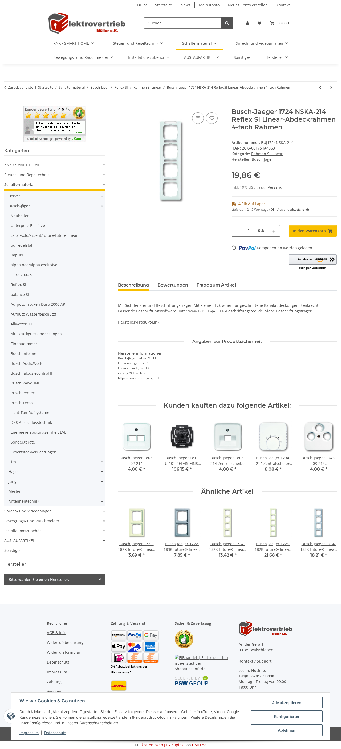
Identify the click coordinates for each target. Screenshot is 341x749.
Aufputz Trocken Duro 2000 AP (38, 304)
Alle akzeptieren (286, 702)
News (185, 4)
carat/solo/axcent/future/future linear (44, 235)
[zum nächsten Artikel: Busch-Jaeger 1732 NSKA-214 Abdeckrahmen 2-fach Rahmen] (331, 87)
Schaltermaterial (19, 184)
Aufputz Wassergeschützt (33, 314)
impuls (17, 255)
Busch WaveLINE (25, 383)
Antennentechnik (24, 501)
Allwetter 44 (21, 323)
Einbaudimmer (24, 343)
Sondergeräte (23, 442)
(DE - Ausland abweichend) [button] (289, 209)
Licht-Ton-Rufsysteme (30, 412)
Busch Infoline (23, 353)
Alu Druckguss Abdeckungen (36, 333)
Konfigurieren (286, 716)
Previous (126, 449)
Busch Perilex (23, 392)
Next (328, 449)
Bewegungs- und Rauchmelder (31, 520)
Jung (13, 481)
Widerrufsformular (63, 652)
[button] (247, 23)
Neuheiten (20, 215)
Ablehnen (286, 730)
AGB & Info (56, 632)
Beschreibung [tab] (133, 285)
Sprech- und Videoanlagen (28, 511)
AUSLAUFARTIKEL (19, 540)
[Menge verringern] (237, 230)
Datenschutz (55, 732)
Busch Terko (22, 402)
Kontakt (283, 4)
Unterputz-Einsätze (28, 225)
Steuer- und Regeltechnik (27, 174)
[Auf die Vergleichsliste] (198, 118)
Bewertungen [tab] (172, 285)
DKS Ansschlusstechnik (31, 422)
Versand (275, 187)
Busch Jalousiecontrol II (31, 373)
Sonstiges (12, 550)
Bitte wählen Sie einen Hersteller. (39, 579)
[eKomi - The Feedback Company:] (184, 638)
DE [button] (139, 4)
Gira (12, 461)
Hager (14, 471)
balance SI (20, 294)
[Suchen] (227, 23)
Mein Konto (209, 4)
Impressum (29, 732)
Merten (15, 491)
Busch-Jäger (19, 205)
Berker (14, 195)
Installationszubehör (22, 530)
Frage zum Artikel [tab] (216, 285)
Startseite (163, 4)
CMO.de (199, 744)
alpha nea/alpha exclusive (34, 264)
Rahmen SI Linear (267, 153)
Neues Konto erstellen (248, 4)
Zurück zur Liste (20, 87)
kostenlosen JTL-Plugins (163, 744)
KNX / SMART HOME (22, 164)
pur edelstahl (23, 245)
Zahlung (54, 681)
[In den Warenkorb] (122, 105)
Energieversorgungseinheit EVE (38, 432)
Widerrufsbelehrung (65, 642)
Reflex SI (18, 284)
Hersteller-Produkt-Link (138, 322)
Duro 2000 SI (22, 274)
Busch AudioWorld (27, 363)
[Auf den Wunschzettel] (212, 118)
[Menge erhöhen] (274, 230)
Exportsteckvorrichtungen (33, 451)
